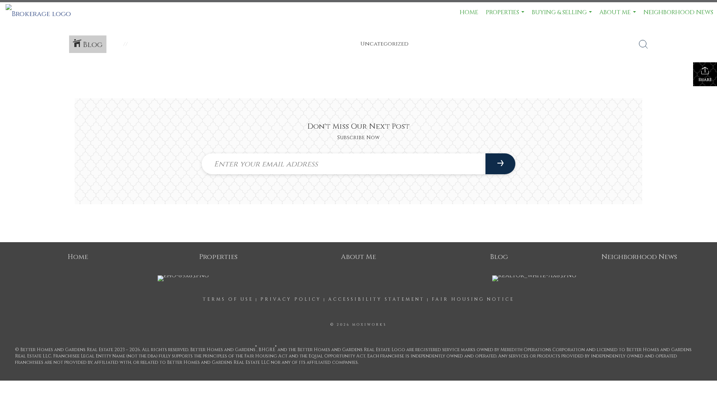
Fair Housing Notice (473, 299)
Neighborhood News (678, 12)
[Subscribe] (500, 163)
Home (469, 12)
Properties (506, 15)
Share (705, 79)
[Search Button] (643, 44)
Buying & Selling (563, 15)
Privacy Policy (290, 299)
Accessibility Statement (376, 299)
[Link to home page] (42, 12)
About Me (618, 15)
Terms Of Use (228, 299)
